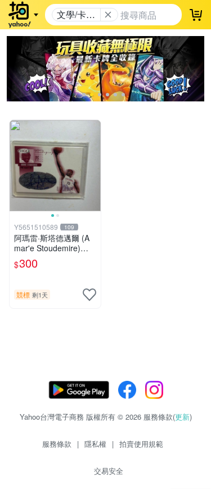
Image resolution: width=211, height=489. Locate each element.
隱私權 (95, 443)
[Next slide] (93, 166)
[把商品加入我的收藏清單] (89, 294)
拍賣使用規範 (141, 443)
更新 (182, 416)
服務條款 (56, 443)
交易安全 (108, 470)
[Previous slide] (17, 166)
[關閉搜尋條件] (108, 15)
